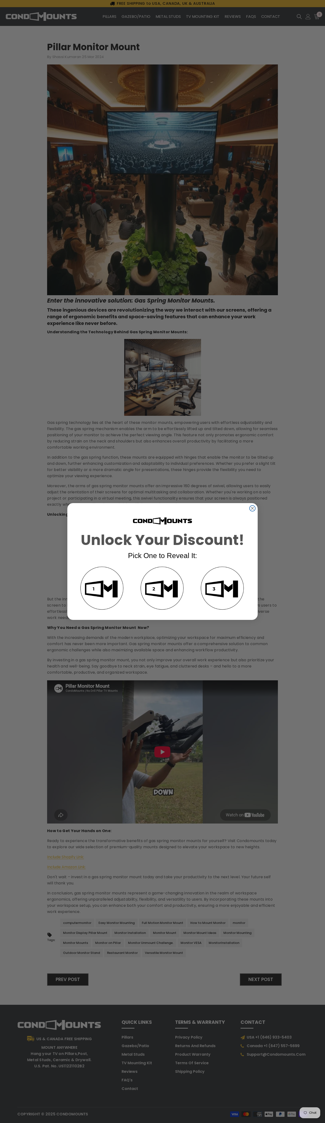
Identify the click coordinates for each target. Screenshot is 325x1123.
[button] (102, 589)
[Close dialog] (252, 508)
